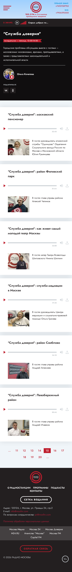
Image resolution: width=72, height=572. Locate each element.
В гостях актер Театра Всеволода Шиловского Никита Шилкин (48, 256)
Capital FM (36, 537)
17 (62, 451)
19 (32, 457)
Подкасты (58, 487)
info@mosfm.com (19, 511)
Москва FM (55, 533)
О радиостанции (19, 487)
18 (24, 457)
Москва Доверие (54, 529)
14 (39, 451)
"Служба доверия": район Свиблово (34, 343)
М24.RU (15, 533)
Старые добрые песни (39, 22)
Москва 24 (34, 529)
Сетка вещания (36, 499)
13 (31, 451)
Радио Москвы (36, 7)
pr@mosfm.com (43, 514)
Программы (40, 487)
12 (24, 451)
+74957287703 (62, 6)
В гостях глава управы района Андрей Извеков (47, 423)
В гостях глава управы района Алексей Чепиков (47, 199)
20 (40, 457)
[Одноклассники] (13, 90)
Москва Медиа (16, 529)
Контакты (36, 491)
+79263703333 (62, 12)
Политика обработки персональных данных (26, 521)
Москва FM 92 (36, 477)
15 (47, 451)
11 (16, 451)
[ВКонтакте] (6, 90)
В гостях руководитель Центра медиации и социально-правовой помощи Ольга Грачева (49, 315)
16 (54, 451)
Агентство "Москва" (34, 533)
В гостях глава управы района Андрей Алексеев (47, 366)
